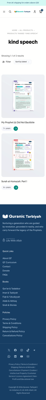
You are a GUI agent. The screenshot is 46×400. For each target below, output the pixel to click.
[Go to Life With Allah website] (23, 239)
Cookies (33, 370)
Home (14, 30)
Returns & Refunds (26, 367)
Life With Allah (27, 390)
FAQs (5, 275)
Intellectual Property (18, 373)
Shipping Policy (10, 328)
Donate (6, 271)
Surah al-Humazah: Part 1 (14, 181)
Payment (25, 370)
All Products (26, 30)
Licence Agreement (24, 376)
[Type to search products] (10, 11)
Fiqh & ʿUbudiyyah (11, 297)
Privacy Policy (9, 319)
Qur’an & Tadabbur (11, 289)
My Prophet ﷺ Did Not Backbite (17, 122)
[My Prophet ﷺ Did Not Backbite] (23, 76)
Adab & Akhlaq (10, 301)
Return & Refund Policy (14, 332)
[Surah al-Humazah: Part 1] (23, 135)
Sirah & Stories (10, 305)
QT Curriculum (9, 263)
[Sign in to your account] (34, 11)
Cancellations (14, 370)
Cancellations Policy (12, 336)
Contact (6, 267)
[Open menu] (4, 11)
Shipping (14, 367)
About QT (7, 259)
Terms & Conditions (12, 323)
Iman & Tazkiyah (10, 293)
